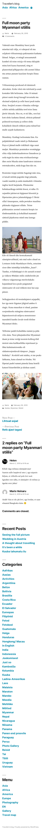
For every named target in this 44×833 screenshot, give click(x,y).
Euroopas (8, 612)
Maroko (6, 695)
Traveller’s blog (10, 3)
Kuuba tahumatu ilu (14, 551)
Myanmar (14, 408)
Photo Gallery (10, 745)
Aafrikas (7, 570)
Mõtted (6, 708)
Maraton (7, 691)
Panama (7, 729)
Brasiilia (7, 595)
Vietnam (7, 766)
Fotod (5, 620)
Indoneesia (9, 654)
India (5, 649)
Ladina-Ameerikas (13, 679)
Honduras (8, 637)
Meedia (6, 699)
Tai (4, 754)
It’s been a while (12, 547)
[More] (31, 8)
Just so (6, 662)
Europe (6, 798)
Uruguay (7, 762)
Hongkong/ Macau (13, 641)
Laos (5, 683)
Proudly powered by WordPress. (27, 827)
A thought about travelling (18, 543)
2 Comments (9, 36)
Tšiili (5, 758)
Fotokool (7, 624)
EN (4, 806)
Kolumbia (8, 670)
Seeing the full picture (16, 534)
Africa (13, 7)
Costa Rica (9, 599)
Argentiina (8, 583)
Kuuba (6, 674)
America (23, 7)
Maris (7, 33)
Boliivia (6, 591)
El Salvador (9, 608)
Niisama (7, 724)
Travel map (9, 814)
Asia (5, 7)
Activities (8, 578)
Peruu (6, 741)
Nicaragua (8, 720)
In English (8, 645)
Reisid (21, 408)
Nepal (5, 716)
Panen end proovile (14, 733)
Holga (5, 633)
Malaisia (7, 687)
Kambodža (8, 666)
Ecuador (7, 603)
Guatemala (9, 629)
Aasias (7, 408)
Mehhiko (7, 704)
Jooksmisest (10, 658)
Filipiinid (7, 616)
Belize (6, 587)
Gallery (6, 810)
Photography (10, 802)
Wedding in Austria (14, 538)
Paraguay (8, 737)
